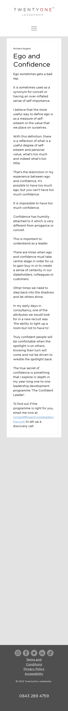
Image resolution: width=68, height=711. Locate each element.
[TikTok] (50, 653)
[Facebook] (26, 653)
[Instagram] (18, 653)
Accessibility (34, 674)
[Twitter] (34, 653)
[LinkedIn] (42, 653)
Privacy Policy (34, 669)
